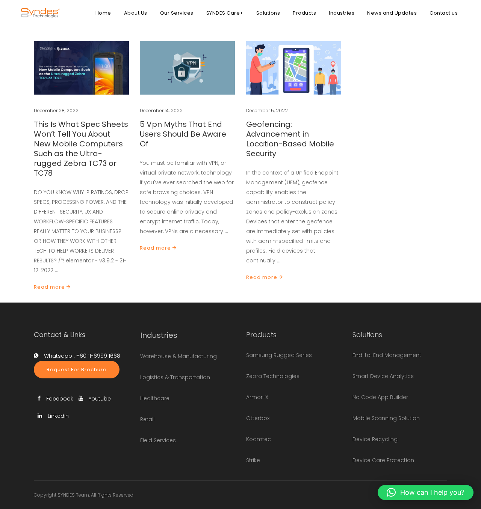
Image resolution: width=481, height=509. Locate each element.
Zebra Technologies (272, 376)
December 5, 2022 (267, 110)
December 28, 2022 (56, 110)
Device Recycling (375, 439)
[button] (425, 492)
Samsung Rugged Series (279, 355)
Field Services (158, 440)
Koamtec (258, 439)
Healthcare (154, 398)
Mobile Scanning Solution (386, 418)
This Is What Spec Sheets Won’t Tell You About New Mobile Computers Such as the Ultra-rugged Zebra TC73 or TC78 (81, 148)
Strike (253, 460)
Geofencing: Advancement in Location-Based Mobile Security (290, 139)
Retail (147, 419)
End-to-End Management (386, 355)
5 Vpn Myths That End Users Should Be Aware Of (183, 134)
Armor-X (257, 397)
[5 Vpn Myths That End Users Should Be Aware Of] (187, 68)
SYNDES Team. (73, 495)
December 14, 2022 (161, 110)
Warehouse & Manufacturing (178, 356)
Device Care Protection (383, 460)
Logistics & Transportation (175, 377)
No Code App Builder (380, 397)
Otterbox (257, 418)
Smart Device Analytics (383, 376)
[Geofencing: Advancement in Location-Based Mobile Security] (293, 68)
